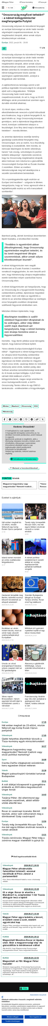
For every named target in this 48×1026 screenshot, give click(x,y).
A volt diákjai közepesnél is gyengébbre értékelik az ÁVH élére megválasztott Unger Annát (23, 787)
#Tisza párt (43, 2)
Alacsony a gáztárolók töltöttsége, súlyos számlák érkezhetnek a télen (35, 667)
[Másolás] (37, 419)
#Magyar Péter (8, 2)
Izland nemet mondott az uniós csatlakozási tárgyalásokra (11, 559)
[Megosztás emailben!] (15, 419)
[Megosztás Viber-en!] (26, 419)
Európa (5, 43)
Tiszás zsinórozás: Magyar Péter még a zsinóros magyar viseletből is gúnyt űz (23, 839)
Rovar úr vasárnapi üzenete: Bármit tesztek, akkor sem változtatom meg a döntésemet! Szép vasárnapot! (22, 814)
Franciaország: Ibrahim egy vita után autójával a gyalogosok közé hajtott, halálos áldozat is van (35, 701)
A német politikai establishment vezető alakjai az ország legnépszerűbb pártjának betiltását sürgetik (34, 563)
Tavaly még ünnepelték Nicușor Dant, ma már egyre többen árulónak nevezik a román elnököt (35, 527)
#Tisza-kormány (26, 2)
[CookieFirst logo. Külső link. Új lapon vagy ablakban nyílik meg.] (2, 997)
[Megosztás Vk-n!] (21, 419)
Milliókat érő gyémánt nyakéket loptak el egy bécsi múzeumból (35, 630)
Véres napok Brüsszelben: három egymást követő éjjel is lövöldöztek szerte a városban (12, 701)
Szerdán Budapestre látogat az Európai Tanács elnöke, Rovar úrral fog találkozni (34, 598)
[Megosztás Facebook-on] (4, 419)
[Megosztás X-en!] (42, 419)
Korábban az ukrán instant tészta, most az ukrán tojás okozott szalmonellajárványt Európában (11, 633)
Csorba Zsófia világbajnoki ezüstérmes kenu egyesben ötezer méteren (23, 764)
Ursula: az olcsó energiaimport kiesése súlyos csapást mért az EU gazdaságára (12, 667)
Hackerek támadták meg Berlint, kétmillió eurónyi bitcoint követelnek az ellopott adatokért (12, 598)
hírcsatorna (39, 8)
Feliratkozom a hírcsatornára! (25, 459)
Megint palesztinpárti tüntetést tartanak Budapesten (23, 775)
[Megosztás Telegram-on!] (31, 419)
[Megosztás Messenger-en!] (10, 419)
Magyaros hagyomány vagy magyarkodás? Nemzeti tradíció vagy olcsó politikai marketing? (17, 485)
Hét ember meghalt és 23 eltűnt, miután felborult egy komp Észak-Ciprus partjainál (12, 525)
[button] (3, 7)
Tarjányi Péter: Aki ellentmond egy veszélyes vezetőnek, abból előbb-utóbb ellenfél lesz (21, 800)
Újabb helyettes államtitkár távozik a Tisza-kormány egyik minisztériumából (23, 740)
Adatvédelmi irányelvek (38, 995)
